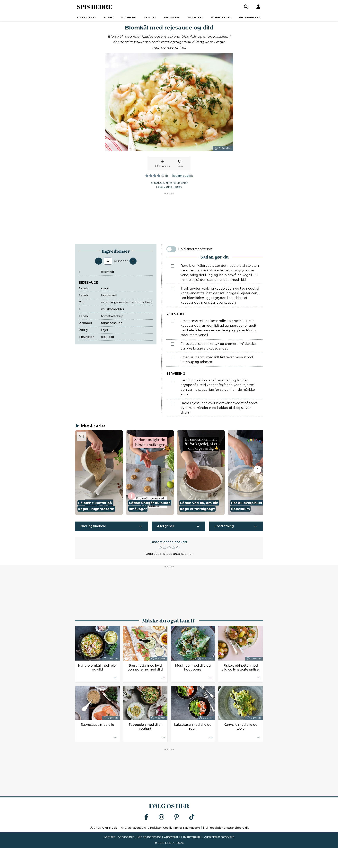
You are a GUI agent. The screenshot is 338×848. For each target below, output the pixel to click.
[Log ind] (258, 6)
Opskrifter (86, 17)
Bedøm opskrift (182, 175)
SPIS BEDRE (94, 6)
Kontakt (109, 837)
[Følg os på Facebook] (146, 817)
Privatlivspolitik (191, 837)
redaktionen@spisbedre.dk (229, 827)
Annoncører (126, 837)
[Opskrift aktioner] (115, 678)
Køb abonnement (149, 837)
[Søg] (246, 6)
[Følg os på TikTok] (192, 817)
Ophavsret (171, 837)
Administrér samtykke (219, 837)
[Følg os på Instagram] (161, 817)
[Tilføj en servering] (133, 261)
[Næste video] (257, 469)
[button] (99, 472)
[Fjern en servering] (98, 261)
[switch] (171, 249)
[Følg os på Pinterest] (176, 817)
